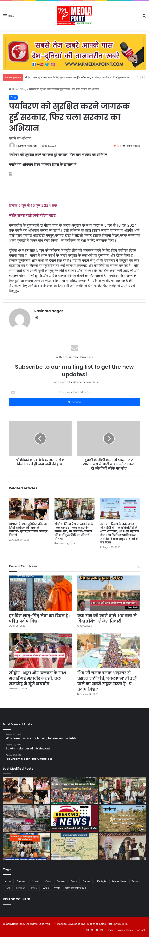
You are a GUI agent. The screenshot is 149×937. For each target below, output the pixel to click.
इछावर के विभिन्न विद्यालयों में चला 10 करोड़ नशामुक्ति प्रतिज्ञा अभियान (57, 77)
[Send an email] (35, 145)
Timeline (20, 887)
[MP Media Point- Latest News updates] (74, 15)
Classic (36, 881)
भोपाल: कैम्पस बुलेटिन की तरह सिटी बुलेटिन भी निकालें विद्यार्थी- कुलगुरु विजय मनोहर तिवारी (28, 529)
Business (22, 881)
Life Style (101, 881)
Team (135, 881)
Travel (34, 887)
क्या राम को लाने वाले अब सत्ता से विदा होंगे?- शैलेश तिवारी (107, 618)
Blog (24, 89)
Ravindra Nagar (25, 145)
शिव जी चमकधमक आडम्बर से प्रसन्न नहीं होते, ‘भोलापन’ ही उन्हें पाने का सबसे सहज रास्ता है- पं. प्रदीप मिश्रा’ (107, 681)
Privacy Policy (125, 930)
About (8, 881)
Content (61, 881)
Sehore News (119, 881)
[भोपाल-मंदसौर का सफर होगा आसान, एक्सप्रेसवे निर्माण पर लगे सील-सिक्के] (74, 846)
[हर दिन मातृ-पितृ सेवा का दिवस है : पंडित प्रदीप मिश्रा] (40, 593)
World (46, 887)
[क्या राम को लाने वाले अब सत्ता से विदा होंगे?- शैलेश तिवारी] (108, 593)
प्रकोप (57, 887)
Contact (140, 930)
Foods (74, 881)
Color (48, 881)
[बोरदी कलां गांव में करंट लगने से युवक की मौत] (74, 818)
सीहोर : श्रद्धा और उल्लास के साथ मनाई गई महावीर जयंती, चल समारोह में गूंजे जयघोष (37, 678)
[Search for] (144, 17)
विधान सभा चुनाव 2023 (75, 887)
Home (15, 89)
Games (86, 881)
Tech (7, 887)
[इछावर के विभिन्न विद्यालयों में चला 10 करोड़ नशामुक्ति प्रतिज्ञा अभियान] (26, 818)
